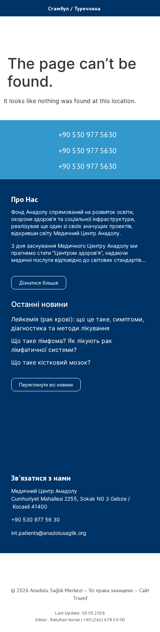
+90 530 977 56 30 (35, 519)
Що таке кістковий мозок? (50, 362)
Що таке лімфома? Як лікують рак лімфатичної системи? (61, 345)
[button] (124, 8)
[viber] (33, 7)
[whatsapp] (21, 7)
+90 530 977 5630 (87, 134)
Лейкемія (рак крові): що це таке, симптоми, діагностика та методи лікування (77, 323)
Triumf (80, 598)
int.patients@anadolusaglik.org (48, 533)
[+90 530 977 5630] (23, 134)
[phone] (9, 7)
